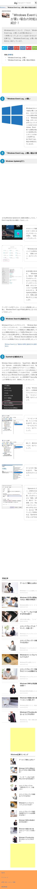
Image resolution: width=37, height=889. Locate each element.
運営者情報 (4, 886)
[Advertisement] (22, 740)
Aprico (3, 872)
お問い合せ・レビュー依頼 (8, 882)
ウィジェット (4, 877)
